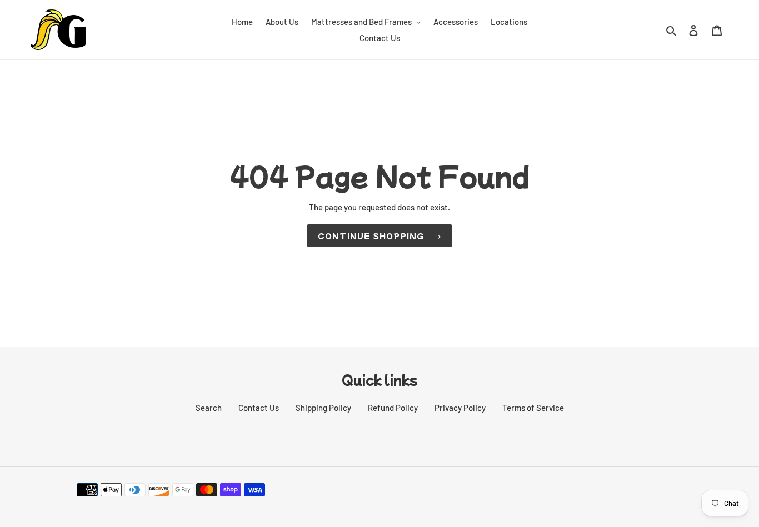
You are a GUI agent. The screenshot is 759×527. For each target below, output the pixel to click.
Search (209, 408)
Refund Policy (393, 408)
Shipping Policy (323, 408)
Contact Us (258, 408)
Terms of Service (533, 408)
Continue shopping (371, 235)
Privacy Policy (460, 408)
